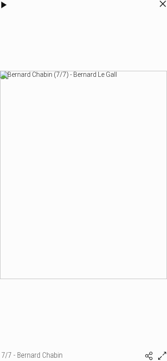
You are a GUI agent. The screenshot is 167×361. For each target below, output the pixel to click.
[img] (149, 356)
